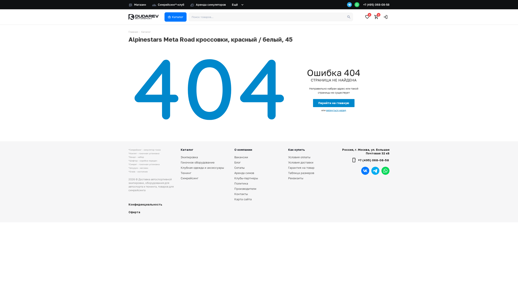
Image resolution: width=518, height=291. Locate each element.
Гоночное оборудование (197, 162)
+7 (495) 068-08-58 (376, 4)
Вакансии (241, 157)
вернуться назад (336, 110)
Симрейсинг (189, 178)
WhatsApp (385, 171)
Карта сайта (243, 199)
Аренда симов (244, 173)
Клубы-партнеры (246, 178)
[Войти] (385, 17)
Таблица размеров (301, 173)
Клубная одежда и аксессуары (202, 167)
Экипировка (189, 157)
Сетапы (239, 167)
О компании (243, 149)
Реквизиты (295, 178)
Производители (245, 188)
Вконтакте (365, 171)
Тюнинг (186, 173)
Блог (237, 162)
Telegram (375, 171)
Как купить (296, 149)
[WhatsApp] (357, 4)
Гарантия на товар (301, 167)
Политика (241, 183)
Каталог (187, 149)
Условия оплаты (299, 157)
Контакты (241, 194)
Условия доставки (300, 162)
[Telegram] (349, 4)
